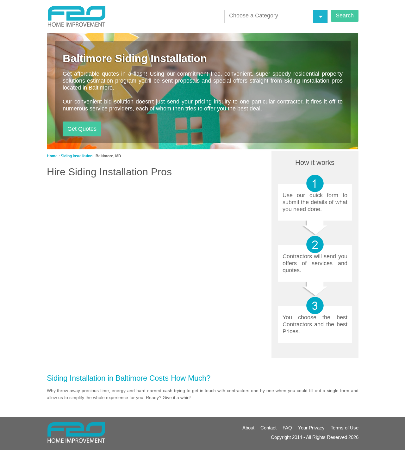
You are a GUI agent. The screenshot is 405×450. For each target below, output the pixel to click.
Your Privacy (311, 427)
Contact (268, 427)
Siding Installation (76, 156)
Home (52, 156)
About (248, 427)
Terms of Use (344, 427)
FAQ (287, 427)
